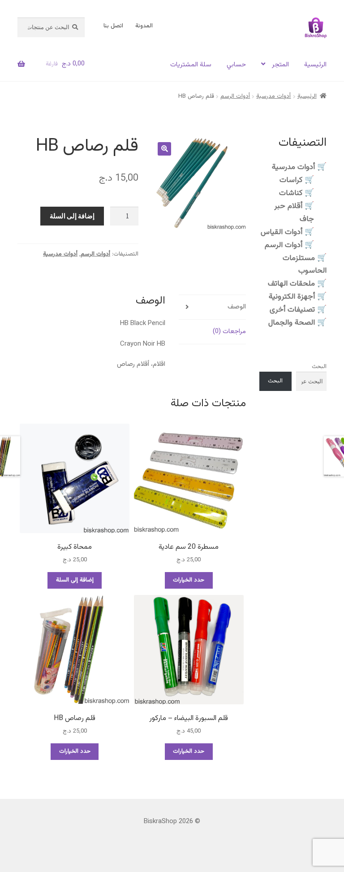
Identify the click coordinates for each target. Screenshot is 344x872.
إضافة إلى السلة (72, 216)
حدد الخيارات (188, 580)
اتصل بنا (113, 26)
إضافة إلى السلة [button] (75, 580)
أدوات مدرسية (273, 96)
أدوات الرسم (235, 96)
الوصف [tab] (237, 307)
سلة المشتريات (190, 65)
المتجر (280, 65)
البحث (319, 366)
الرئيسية (315, 65)
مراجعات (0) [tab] (229, 331)
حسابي (236, 65)
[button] (164, 149)
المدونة (144, 26)
